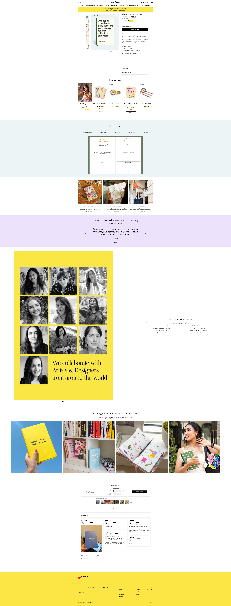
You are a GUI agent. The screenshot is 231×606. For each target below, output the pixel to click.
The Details (124, 60)
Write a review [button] (139, 491)
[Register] (112, 592)
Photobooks (100, 5)
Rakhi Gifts (114, 5)
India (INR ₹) (146, 577)
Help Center (138, 589)
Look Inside (96, 15)
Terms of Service (150, 589)
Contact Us (138, 587)
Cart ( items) (150, 2)
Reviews (120, 589)
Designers (121, 591)
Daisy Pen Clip (115, 103)
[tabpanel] (85, 98)
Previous (77, 95)
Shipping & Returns (126, 72)
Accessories (100, 104)
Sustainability (121, 594)
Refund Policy (149, 591)
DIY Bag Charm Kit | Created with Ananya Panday (85, 105)
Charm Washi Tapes (146, 103)
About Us (120, 587)
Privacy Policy (149, 587)
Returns (137, 592)
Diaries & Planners (90, 5)
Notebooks (121, 5)
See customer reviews (126, 26)
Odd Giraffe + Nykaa (145, 5)
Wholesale (121, 596)
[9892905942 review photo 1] (91, 538)
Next (153, 95)
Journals (107, 5)
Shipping (137, 594)
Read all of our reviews (115, 223)
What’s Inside (125, 68)
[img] (84, 520)
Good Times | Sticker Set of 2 (130, 104)
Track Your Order (139, 591)
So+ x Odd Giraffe (85, 107)
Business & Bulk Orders (123, 592)
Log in (143, 2)
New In (82, 5)
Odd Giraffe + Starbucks (132, 5)
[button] (125, 23)
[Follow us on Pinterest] (152, 602)
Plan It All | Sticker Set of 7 (100, 103)
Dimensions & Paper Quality (128, 64)
